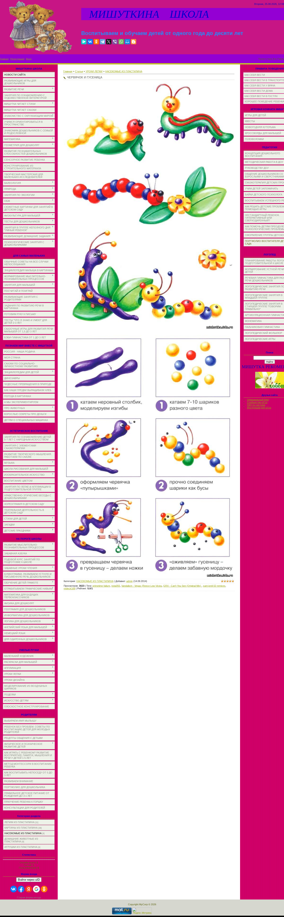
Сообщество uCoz (257, 402)
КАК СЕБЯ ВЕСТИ (255, 75)
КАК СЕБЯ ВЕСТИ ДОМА (259, 91)
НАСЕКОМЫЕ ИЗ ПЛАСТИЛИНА (22, 833)
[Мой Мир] (127, 41)
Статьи (79, 71)
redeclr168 (69, 588)
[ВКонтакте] (90, 41)
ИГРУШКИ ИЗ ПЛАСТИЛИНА (20, 847)
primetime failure (101, 585)
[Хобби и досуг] (269, 387)
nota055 (115, 585)
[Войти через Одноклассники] (44, 889)
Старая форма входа (29, 897)
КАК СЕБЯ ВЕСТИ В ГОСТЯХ (261, 96)
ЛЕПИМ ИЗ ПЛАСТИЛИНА (19, 822)
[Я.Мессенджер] (84, 41)
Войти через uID (29, 879)
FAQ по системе (256, 405)
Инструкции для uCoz (259, 407)
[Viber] (115, 41)
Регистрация (17, 59)
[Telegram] (102, 41)
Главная (4, 59)
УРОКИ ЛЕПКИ (94, 71)
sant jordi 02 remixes (214, 585)
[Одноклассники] (96, 41)
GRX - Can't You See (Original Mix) (182, 585)
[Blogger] (133, 41)
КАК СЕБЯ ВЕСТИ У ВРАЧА (260, 85)
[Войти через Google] (36, 889)
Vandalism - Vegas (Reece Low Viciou (141, 585)
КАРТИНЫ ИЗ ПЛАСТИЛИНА (20, 827)
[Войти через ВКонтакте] (13, 889)
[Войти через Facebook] (21, 889)
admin (129, 581)
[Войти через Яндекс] (28, 889)
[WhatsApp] (121, 41)
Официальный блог (258, 399)
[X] (108, 41)
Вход (29, 59)
